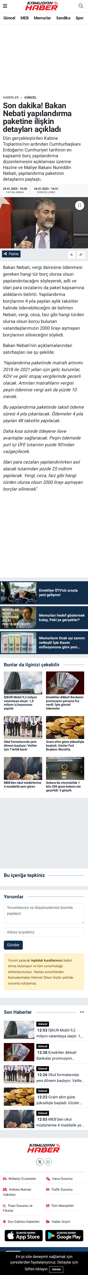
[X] (40, 1162)
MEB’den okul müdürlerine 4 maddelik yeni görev (22, 784)
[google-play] (64, 1236)
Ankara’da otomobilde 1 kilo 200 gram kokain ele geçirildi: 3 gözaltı (63, 786)
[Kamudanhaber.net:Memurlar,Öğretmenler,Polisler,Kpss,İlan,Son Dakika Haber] (42, 6)
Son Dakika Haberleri (23, 1222)
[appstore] (24, 1236)
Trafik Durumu (61, 1189)
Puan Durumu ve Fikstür (18, 1208)
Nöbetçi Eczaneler (22, 1179)
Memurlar (42, 18)
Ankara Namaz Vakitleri (17, 1191)
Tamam (56, 1269)
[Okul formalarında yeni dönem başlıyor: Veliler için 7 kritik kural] (23, 727)
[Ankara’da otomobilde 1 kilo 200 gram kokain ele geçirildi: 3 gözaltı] (65, 768)
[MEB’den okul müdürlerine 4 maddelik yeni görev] (23, 768)
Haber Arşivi (61, 1222)
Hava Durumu (62, 1179)
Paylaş (14, 254)
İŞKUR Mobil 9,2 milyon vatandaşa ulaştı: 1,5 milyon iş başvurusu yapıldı (20, 702)
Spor (80, 18)
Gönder (13, 945)
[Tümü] (82, 1012)
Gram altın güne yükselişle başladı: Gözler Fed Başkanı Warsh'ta (65, 745)
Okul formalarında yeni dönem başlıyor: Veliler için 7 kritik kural (20, 745)
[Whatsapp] (48, 1162)
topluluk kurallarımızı (47, 960)
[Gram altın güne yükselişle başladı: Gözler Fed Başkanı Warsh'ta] (65, 727)
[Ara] (80, 6)
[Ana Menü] (5, 6)
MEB (24, 18)
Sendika (63, 18)
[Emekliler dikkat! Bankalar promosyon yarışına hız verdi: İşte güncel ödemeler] (65, 682)
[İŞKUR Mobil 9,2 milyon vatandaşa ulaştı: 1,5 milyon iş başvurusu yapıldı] (23, 682)
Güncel (9, 18)
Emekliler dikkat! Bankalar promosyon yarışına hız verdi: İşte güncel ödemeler (64, 702)
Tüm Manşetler (62, 1206)
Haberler (11, 97)
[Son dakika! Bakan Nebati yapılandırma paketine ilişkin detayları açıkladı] (44, 223)
